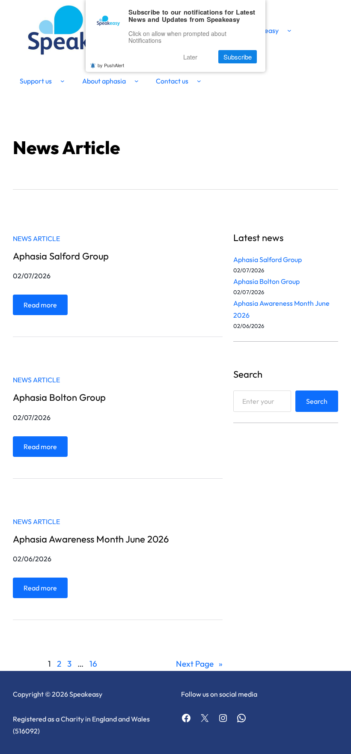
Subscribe (237, 56)
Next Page (199, 664)
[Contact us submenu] (199, 81)
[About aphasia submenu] (136, 81)
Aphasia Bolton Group (59, 397)
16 (93, 664)
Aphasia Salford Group (61, 256)
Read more (43, 307)
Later (190, 56)
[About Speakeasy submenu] (289, 30)
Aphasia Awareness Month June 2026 (91, 539)
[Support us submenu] (62, 81)
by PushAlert (111, 65)
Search (316, 401)
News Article (36, 238)
